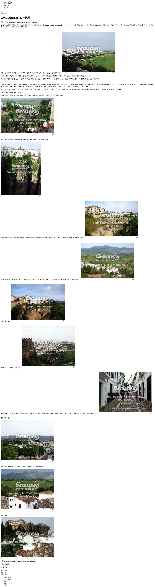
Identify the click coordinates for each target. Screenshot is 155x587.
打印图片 (8, 4)
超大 (5, 7)
